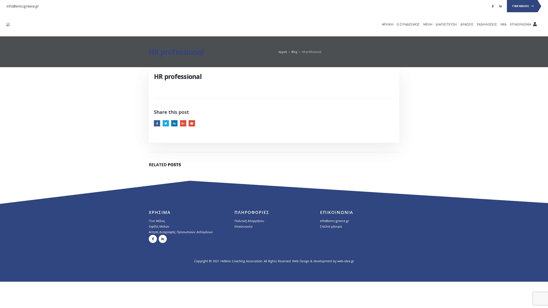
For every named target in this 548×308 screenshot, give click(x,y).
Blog (294, 52)
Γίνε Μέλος (157, 221)
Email (192, 123)
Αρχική (282, 52)
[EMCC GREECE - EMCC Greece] (19, 24)
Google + (183, 123)
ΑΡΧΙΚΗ (387, 24)
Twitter (166, 123)
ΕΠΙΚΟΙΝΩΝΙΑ (520, 24)
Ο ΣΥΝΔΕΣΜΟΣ (408, 24)
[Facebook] (493, 6)
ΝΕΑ (503, 24)
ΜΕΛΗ (427, 24)
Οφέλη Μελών (159, 226)
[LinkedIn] (500, 6)
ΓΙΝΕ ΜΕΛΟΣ (521, 6)
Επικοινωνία (243, 226)
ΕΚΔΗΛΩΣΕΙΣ (487, 24)
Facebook (157, 123)
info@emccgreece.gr (22, 6)
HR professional (176, 52)
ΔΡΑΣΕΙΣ (467, 24)
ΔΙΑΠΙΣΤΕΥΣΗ (446, 24)
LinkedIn (174, 123)
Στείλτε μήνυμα (331, 226)
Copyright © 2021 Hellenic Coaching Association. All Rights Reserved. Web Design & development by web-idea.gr (274, 261)
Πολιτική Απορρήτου (249, 221)
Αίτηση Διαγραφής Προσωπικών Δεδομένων (181, 232)
